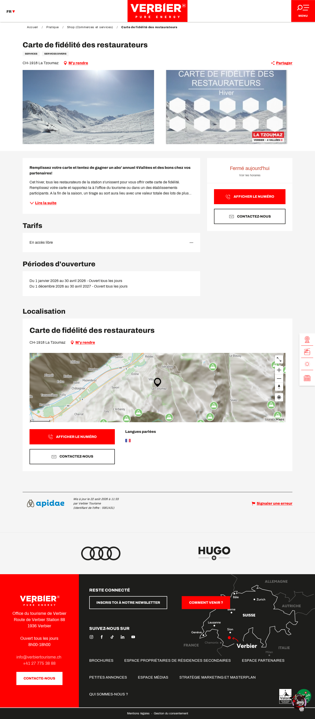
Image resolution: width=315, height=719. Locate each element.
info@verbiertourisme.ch (39, 657)
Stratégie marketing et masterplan (217, 677)
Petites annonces (108, 677)
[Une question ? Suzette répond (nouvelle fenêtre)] (298, 702)
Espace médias (153, 677)
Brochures (101, 660)
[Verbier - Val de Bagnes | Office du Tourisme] (157, 11)
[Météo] (307, 364)
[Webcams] (307, 339)
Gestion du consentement (171, 713)
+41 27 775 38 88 (39, 663)
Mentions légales (139, 713)
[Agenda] (307, 378)
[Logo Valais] (285, 696)
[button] (88, 107)
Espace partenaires (263, 660)
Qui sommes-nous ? (108, 694)
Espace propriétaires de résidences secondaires (177, 660)
